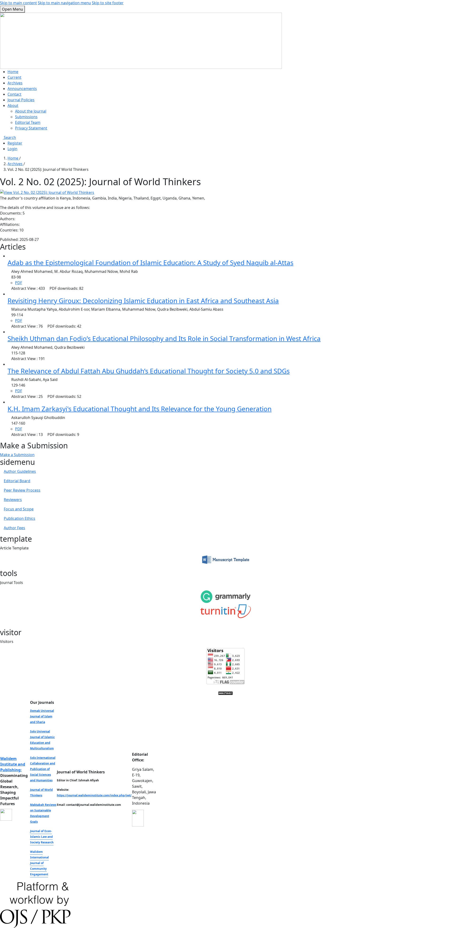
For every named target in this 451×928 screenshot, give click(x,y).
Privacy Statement (31, 128)
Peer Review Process (22, 490)
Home (13, 71)
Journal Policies (21, 99)
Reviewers (13, 499)
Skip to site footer (108, 2)
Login (12, 148)
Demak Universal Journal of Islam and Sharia (42, 716)
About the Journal (30, 111)
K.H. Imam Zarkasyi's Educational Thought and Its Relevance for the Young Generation (140, 408)
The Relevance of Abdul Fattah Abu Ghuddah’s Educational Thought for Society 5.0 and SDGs (149, 370)
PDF (18, 282)
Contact (14, 94)
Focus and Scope (19, 509)
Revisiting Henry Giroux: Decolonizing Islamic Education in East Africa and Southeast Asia (143, 300)
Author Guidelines (20, 471)
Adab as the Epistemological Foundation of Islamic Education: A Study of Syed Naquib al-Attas (150, 262)
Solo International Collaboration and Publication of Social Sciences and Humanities (42, 769)
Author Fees (14, 527)
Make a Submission (17, 454)
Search (9, 137)
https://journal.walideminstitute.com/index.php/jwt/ (94, 795)
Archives (15, 83)
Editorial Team (27, 122)
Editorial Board (17, 480)
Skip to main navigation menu (64, 2)
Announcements (22, 88)
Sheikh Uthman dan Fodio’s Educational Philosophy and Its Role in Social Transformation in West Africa (164, 338)
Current (14, 77)
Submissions (26, 116)
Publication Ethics (19, 518)
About (13, 105)
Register (15, 143)
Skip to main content (18, 2)
